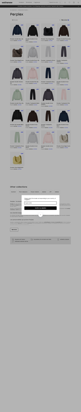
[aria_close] (40, 215)
